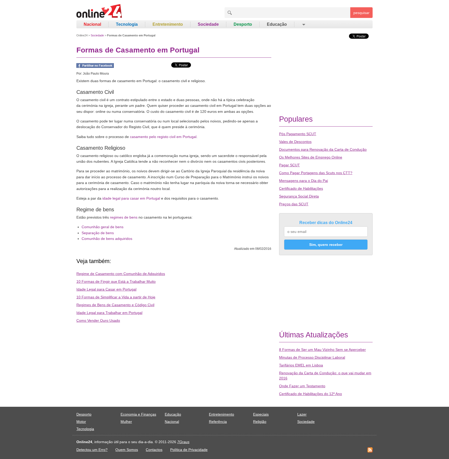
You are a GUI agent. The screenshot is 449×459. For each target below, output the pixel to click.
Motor (81, 421)
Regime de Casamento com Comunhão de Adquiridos (120, 274)
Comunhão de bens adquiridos (107, 239)
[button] (303, 24)
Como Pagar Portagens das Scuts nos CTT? (315, 173)
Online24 (82, 35)
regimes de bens (123, 217)
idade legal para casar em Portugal (131, 198)
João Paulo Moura (96, 73)
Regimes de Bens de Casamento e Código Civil (115, 305)
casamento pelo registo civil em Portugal (163, 137)
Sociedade (208, 24)
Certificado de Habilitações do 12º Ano (310, 394)
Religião (259, 421)
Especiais (261, 414)
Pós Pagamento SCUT (297, 134)
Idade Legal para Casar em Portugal (106, 289)
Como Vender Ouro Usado (98, 320)
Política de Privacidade (189, 450)
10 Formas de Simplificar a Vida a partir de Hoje (115, 297)
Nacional (92, 24)
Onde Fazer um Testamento (302, 386)
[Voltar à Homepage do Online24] (99, 11)
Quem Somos (126, 450)
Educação (277, 24)
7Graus (183, 442)
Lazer (302, 414)
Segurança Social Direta (299, 196)
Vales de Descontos (295, 142)
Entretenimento (168, 24)
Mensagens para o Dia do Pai (303, 181)
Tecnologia (127, 24)
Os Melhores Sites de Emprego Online (310, 157)
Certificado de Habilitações (301, 188)
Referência (218, 421)
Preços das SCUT (293, 204)
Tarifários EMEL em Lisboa (301, 365)
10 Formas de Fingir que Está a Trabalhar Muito (116, 281)
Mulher (126, 421)
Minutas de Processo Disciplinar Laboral (312, 357)
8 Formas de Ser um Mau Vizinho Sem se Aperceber (322, 349)
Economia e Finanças (138, 414)
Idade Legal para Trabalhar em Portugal (109, 313)
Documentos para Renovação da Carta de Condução (323, 149)
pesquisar (361, 13)
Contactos (154, 450)
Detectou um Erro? (92, 450)
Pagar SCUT (289, 165)
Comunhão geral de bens (102, 227)
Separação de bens (98, 233)
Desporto (243, 24)
